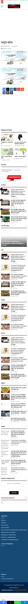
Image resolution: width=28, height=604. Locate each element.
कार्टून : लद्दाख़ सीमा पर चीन (6, 157)
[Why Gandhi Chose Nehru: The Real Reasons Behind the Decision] (5, 471)
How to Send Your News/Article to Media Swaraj (13, 530)
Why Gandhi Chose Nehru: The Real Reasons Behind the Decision (19, 469)
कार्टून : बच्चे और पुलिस (20, 156)
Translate (6, 171)
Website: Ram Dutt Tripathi (8, 532)
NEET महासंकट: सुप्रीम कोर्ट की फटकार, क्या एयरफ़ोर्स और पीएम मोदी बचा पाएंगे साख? (18, 462)
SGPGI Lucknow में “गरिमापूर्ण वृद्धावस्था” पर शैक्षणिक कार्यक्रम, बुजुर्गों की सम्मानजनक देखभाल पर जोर (18, 397)
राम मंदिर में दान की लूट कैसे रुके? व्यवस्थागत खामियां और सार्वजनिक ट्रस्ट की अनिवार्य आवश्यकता (18, 433)
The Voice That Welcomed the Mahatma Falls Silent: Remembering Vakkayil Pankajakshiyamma (18, 268)
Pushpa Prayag (6, 46)
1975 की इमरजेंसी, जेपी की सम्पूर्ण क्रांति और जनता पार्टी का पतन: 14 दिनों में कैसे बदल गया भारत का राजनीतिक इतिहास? (19, 454)
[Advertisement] (14, 25)
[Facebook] (4, 89)
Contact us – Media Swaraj (8, 537)
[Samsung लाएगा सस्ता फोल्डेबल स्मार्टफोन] (21, 137)
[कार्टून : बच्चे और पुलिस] (21, 151)
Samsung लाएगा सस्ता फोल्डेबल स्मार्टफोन (20, 143)
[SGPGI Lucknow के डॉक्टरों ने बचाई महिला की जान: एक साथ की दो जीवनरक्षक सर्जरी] (5, 406)
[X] (7, 89)
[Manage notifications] (3, 600)
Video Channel (5, 527)
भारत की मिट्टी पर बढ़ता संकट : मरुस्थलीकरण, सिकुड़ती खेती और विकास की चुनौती (18, 211)
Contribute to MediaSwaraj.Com (9, 539)
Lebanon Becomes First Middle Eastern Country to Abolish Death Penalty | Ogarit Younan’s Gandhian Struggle (18, 193)
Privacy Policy (4, 525)
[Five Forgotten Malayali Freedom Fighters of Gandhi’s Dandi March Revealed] (5, 277)
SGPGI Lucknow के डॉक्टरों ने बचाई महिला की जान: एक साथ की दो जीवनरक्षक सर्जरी (18, 405)
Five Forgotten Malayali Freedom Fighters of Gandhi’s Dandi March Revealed (19, 276)
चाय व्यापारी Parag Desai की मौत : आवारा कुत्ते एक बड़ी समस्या (18, 419)
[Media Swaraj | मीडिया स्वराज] (14, 6)
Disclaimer (4, 522)
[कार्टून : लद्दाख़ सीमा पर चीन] (7, 151)
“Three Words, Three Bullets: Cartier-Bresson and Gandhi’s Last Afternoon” (19, 442)
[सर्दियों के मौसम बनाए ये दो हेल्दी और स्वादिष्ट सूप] (5, 390)
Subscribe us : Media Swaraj (8, 535)
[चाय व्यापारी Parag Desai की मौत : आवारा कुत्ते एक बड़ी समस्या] (5, 420)
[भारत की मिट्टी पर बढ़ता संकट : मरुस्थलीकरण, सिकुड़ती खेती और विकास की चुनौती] (5, 212)
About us (3, 520)
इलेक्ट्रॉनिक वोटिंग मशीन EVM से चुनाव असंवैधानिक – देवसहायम (19, 412)
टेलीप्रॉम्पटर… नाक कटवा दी (7, 143)
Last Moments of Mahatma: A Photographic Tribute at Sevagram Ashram (12, 243)
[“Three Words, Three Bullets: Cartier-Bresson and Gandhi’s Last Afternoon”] (5, 444)
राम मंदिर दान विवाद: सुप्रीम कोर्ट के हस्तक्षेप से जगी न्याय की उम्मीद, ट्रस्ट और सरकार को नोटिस (18, 203)
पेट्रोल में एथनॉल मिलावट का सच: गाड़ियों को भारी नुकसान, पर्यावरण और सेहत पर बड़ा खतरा (19, 218)
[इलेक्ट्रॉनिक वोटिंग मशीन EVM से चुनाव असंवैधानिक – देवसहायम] (5, 414)
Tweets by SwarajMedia (7, 578)
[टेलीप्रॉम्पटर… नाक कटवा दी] (7, 137)
